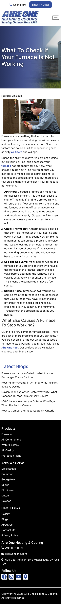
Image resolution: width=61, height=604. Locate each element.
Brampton (7, 474)
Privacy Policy (9, 535)
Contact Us (8, 530)
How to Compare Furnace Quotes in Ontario (27, 410)
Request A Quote (40, 4)
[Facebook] (4, 577)
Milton (5, 495)
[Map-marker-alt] (25, 577)
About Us (6, 524)
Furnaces (6, 434)
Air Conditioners (11, 439)
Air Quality (7, 450)
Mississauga (8, 468)
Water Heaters (10, 444)
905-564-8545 (20, 4)
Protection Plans (11, 455)
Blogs (4, 519)
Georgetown (8, 479)
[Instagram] (11, 577)
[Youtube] (18, 577)
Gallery (5, 513)
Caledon (6, 500)
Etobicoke (7, 490)
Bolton (5, 484)
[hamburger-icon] (55, 18)
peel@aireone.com (16, 553)
